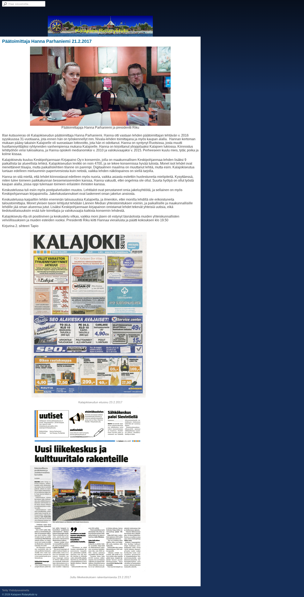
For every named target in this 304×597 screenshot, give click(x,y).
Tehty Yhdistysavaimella (15, 590)
